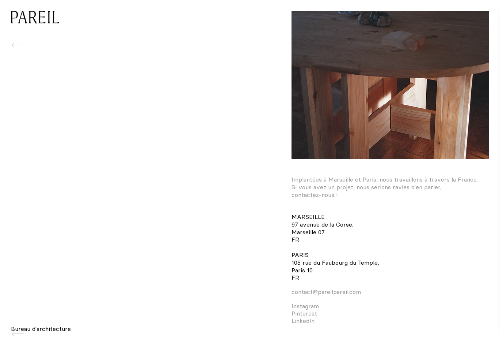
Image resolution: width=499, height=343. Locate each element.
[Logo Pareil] (35, 17)
